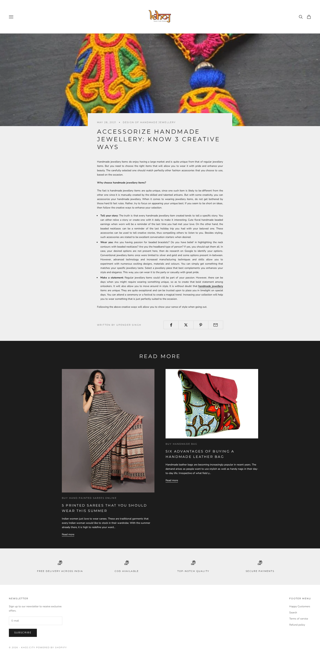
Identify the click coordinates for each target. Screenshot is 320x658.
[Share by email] (215, 325)
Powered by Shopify (51, 647)
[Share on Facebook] (171, 325)
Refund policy (297, 625)
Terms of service (298, 618)
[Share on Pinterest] (201, 325)
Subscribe (22, 632)
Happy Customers (299, 606)
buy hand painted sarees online (89, 498)
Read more (68, 534)
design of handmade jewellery (149, 122)
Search (293, 612)
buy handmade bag (181, 443)
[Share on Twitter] (186, 325)
